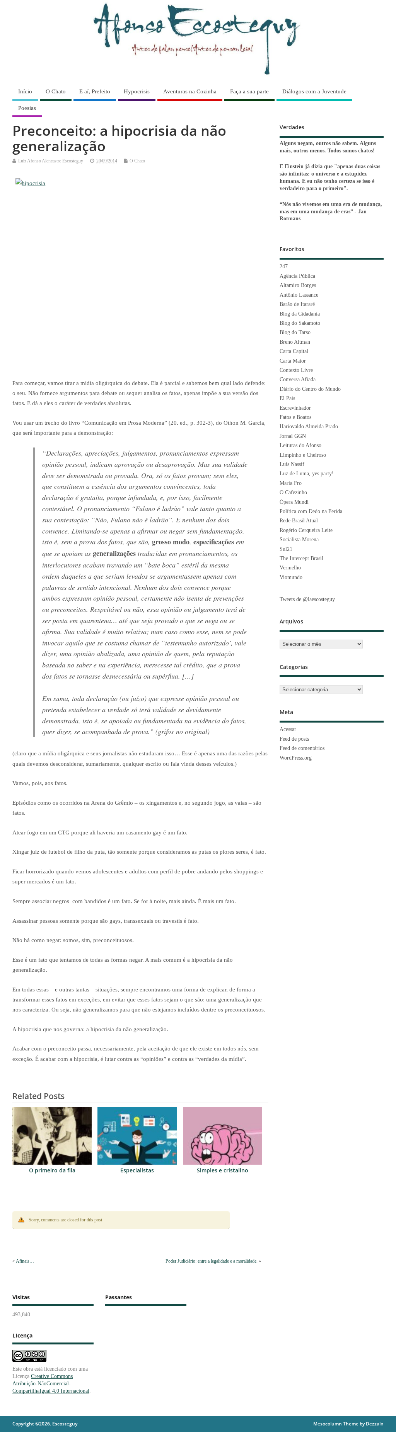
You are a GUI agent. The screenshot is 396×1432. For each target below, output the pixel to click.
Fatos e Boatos (295, 417)
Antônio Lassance (299, 295)
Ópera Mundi (294, 502)
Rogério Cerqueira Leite (306, 530)
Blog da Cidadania (300, 314)
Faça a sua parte (249, 91)
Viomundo (291, 577)
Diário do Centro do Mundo (310, 389)
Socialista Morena (299, 539)
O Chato (56, 91)
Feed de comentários (302, 748)
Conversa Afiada (298, 379)
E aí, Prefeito (94, 91)
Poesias (27, 108)
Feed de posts (294, 739)
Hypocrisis (137, 91)
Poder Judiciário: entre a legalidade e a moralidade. (212, 1261)
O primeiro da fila (52, 1170)
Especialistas (137, 1170)
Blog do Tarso (295, 332)
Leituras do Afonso (300, 445)
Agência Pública (297, 276)
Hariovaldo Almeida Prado (309, 426)
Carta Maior (293, 361)
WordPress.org (296, 758)
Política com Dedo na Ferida (311, 511)
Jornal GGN (293, 436)
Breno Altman (295, 342)
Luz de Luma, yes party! (307, 473)
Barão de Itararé (297, 304)
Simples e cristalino (222, 1170)
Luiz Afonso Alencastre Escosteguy (50, 161)
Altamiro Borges (298, 285)
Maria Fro (291, 483)
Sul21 (286, 549)
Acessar (288, 729)
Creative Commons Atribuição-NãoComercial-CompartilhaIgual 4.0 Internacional (50, 1383)
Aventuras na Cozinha (190, 91)
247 (284, 266)
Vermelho (290, 568)
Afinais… (25, 1261)
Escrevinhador (295, 408)
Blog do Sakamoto (300, 323)
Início (25, 91)
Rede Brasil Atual (299, 520)
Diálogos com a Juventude (314, 91)
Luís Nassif (292, 464)
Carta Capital (294, 351)
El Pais (287, 398)
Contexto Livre (296, 370)
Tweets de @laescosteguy (307, 599)
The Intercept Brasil (301, 558)
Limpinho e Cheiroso (303, 455)
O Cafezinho (293, 492)
